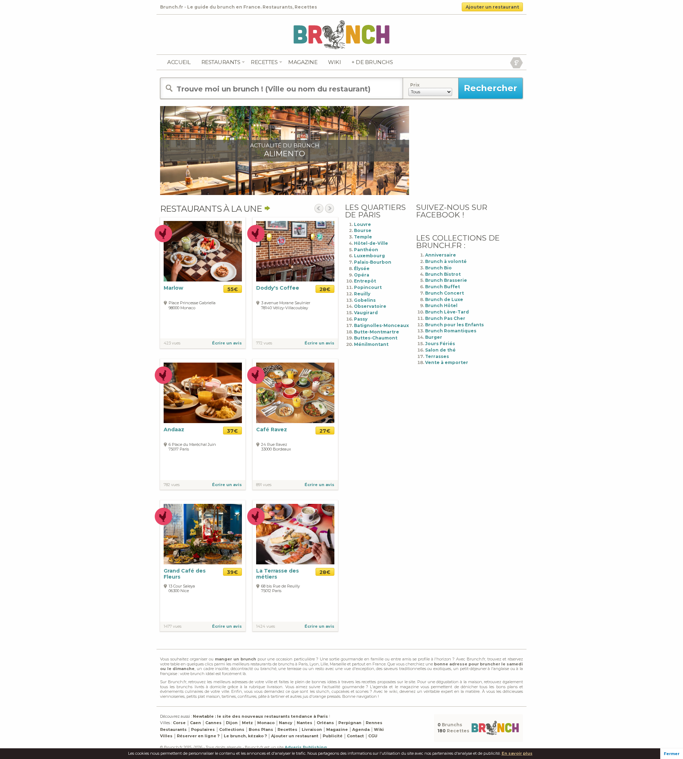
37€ (232, 431)
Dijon (232, 722)
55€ (232, 289)
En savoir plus (517, 753)
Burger (433, 337)
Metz (247, 722)
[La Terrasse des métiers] (295, 534)
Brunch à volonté (446, 261)
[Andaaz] (203, 393)
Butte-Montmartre (376, 331)
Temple (363, 236)
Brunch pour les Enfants (454, 324)
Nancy (285, 722)
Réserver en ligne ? (198, 735)
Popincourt (368, 287)
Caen (195, 722)
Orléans (325, 722)
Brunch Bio (438, 267)
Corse (179, 722)
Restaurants (220, 62)
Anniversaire (440, 255)
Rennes (374, 722)
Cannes (213, 722)
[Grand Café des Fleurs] (203, 534)
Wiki (334, 62)
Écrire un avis (227, 343)
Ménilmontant (371, 344)
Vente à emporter (446, 362)
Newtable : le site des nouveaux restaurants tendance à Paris (260, 716)
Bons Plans (261, 729)
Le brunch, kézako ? (245, 735)
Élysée (362, 268)
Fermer (671, 753)
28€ (324, 289)
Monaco (266, 722)
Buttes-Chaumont (375, 338)
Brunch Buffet (442, 286)
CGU (372, 735)
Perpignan (349, 722)
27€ (324, 431)
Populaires (203, 729)
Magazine (302, 62)
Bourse (362, 230)
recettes (264, 62)
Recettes (287, 729)
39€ (232, 572)
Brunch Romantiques (450, 330)
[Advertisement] (469, 150)
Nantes (304, 722)
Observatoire (370, 306)
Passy (360, 319)
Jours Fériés (440, 343)
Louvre (362, 224)
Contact (355, 735)
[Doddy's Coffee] (295, 251)
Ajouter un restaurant (492, 7)
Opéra (361, 275)
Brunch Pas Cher (445, 318)
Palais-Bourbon (372, 262)
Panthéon (366, 249)
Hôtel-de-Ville (371, 243)
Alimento (284, 153)
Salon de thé (440, 350)
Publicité (333, 735)
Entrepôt (365, 281)
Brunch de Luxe (444, 299)
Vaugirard (366, 312)
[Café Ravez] (295, 393)
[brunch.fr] (341, 34)
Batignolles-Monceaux (381, 325)
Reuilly (362, 293)
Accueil (179, 62)
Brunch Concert (444, 293)
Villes (166, 735)
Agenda (361, 729)
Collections (231, 729)
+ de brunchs (372, 62)
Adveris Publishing (306, 747)
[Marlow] (203, 251)
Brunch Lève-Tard (447, 312)
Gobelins (365, 300)
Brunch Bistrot (443, 274)
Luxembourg (369, 255)
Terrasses (437, 356)
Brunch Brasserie (446, 280)
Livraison (312, 729)
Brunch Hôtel (441, 305)
